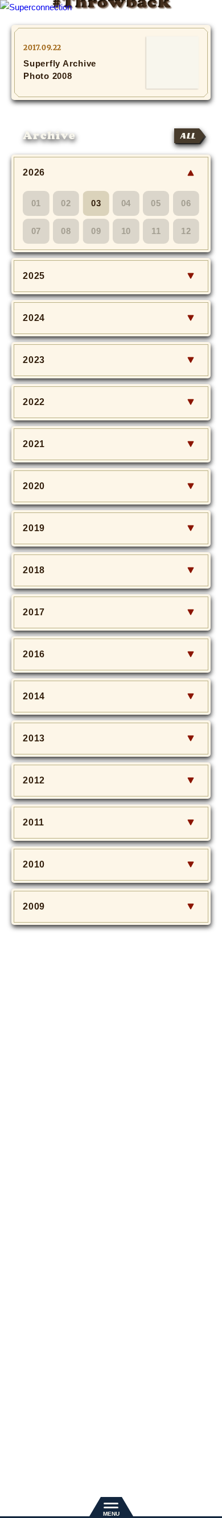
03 (96, 203)
